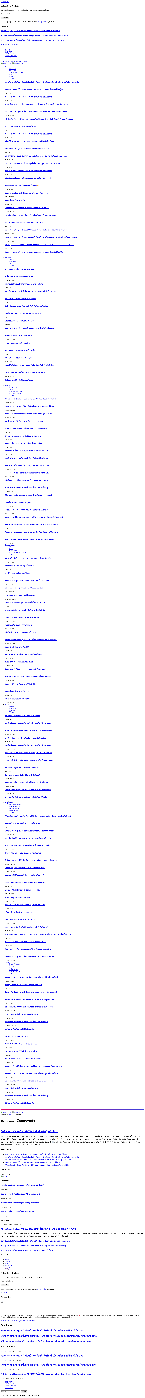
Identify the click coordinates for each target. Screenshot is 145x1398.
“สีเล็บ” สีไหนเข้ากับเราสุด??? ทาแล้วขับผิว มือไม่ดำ (24, 222)
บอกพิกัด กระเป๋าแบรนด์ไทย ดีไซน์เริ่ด (19, 336)
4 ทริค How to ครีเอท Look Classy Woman (20, 269)
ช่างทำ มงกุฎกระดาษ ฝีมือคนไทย (17, 343)
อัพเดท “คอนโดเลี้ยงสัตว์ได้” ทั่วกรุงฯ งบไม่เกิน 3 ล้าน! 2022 (27, 465)
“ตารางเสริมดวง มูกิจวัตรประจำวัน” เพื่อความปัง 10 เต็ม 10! (27, 208)
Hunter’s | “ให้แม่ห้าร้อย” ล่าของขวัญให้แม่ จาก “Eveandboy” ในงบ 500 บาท (33, 1066)
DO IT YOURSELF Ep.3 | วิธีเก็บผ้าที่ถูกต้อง (21, 1044)
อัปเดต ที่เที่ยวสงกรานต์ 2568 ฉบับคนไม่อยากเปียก (23, 443)
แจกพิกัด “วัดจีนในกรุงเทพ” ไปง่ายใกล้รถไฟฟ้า (22, 890)
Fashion (8, 258)
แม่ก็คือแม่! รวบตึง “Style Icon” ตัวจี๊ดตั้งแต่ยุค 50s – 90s (25, 603)
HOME (7, 50)
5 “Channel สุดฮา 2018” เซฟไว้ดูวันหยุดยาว (21, 595)
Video (7, 962)
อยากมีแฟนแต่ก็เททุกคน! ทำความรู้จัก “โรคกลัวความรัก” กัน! (28, 838)
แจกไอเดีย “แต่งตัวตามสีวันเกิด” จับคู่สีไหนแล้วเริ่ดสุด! (25, 883)
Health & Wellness (15, 391)
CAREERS (9, 58)
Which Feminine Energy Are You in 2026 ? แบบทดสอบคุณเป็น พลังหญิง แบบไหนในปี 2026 (38, 816)
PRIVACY (9, 52)
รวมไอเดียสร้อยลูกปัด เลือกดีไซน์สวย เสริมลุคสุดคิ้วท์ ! (25, 284)
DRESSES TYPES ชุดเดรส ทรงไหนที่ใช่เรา (21, 350)
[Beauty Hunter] (12, 63)
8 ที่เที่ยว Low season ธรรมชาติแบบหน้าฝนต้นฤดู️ (23, 436)
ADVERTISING (11, 56)
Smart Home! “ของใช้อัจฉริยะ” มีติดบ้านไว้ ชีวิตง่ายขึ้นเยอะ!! (27, 473)
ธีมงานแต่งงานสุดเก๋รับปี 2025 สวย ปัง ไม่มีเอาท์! (22, 716)
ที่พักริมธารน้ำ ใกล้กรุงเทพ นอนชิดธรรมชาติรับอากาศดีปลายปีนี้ (29, 1007)
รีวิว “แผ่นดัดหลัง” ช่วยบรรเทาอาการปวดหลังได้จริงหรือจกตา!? (28, 495)
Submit (24, 1391)
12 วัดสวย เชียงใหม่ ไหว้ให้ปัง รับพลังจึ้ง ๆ (20, 1029)
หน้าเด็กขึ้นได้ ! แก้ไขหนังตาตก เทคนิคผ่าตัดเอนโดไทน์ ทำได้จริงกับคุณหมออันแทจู (36, 156)
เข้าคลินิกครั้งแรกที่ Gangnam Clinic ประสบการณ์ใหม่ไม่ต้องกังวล (29, 141)
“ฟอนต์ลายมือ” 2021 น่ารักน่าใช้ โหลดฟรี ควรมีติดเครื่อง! (26, 510)
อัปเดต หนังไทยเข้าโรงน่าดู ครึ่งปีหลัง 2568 (20, 566)
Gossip (11, 549)
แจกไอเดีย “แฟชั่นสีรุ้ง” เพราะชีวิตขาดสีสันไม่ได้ (23, 313)
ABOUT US (9, 54)
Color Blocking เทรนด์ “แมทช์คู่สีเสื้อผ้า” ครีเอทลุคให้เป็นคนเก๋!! (28, 306)
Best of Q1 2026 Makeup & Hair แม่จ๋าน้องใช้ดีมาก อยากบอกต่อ (28, 97)
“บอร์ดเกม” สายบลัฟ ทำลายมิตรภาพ (18, 625)
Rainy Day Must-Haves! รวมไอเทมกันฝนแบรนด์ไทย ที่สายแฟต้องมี (29, 539)
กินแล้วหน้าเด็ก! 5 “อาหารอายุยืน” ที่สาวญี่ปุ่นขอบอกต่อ (20, 1203)
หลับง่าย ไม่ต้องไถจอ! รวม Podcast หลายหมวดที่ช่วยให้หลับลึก (28, 558)
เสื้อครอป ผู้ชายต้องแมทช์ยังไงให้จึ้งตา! (19, 321)
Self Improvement (15, 804)
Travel (11, 389)
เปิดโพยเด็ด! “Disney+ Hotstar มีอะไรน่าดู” (20, 632)
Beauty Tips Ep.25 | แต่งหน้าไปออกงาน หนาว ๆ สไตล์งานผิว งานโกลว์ (31, 992)
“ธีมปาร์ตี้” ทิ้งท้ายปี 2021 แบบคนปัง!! (18, 912)
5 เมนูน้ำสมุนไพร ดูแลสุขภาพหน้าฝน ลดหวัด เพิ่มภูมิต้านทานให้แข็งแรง (31, 399)
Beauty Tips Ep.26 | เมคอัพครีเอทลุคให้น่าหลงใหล (23, 985)
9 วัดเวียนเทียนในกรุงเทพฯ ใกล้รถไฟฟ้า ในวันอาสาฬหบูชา (26, 428)
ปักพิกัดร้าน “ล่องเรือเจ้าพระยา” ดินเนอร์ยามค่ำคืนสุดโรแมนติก (28, 414)
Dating (11, 706)
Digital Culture (14, 810)
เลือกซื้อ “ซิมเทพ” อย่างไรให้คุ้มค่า (18, 502)
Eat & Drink (13, 387)
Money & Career (15, 806)
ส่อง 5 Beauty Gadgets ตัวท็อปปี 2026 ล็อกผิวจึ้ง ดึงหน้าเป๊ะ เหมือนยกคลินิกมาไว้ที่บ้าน (30, 31)
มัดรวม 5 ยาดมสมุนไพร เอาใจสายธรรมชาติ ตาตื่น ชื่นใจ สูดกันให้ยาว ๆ (31, 525)
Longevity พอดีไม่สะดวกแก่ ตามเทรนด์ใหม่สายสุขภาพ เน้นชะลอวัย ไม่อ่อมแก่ (34, 517)
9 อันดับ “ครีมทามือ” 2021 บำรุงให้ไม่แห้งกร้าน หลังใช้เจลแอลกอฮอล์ (30, 215)
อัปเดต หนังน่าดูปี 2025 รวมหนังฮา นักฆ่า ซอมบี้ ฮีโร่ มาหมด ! (27, 580)
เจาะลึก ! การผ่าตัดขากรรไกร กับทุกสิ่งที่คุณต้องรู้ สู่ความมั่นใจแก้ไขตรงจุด (32, 163)
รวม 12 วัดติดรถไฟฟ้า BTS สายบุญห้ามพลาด (21, 1014)
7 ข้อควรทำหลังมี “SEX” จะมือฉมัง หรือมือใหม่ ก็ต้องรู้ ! (26, 797)
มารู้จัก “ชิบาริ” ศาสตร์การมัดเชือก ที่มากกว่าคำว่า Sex (25, 738)
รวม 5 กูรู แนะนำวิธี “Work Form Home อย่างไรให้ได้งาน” (26, 927)
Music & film (13, 547)
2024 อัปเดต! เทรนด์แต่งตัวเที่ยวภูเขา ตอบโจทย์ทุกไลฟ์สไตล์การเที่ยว (30, 291)
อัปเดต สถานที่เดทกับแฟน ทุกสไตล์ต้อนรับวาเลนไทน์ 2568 (26, 451)
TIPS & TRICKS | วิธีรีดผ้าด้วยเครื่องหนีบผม (21, 1051)
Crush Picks (13, 551)
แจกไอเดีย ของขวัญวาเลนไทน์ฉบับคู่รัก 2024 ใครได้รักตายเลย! (28, 723)
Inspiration (9, 803)
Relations (12, 708)
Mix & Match (13, 261)
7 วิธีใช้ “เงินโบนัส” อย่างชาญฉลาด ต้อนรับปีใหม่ (23, 853)
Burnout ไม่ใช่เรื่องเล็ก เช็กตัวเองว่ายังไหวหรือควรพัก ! (25, 823)
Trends (11, 259)
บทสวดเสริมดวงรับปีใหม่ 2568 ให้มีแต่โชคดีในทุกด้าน (25, 654)
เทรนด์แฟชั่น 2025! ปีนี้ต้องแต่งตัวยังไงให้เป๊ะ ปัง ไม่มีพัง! (25, 373)
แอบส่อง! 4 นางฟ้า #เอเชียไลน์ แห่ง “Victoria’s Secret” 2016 (21, 1194)
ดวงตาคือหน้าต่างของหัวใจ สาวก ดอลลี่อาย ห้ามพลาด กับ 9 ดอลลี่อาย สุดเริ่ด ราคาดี (36, 104)
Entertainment (10, 545)
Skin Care (12, 71)
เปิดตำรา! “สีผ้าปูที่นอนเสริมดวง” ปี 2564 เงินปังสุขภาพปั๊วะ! (27, 480)
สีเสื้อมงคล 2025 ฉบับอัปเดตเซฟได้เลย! (19, 276)
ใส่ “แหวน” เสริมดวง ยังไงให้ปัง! (17, 1036)
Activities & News (6, 1127)
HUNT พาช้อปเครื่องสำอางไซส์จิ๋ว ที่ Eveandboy (23, 1059)
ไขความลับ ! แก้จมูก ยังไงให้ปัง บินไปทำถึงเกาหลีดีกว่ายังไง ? (27, 149)
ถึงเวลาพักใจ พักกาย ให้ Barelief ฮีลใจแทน (20, 126)
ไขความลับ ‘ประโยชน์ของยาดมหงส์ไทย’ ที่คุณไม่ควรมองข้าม (28, 949)
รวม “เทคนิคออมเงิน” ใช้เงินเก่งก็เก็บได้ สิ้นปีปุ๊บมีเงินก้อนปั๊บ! (27, 846)
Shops (11, 263)
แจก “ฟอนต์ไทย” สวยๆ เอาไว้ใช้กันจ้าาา (20, 919)
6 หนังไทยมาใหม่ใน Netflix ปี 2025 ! (18, 573)
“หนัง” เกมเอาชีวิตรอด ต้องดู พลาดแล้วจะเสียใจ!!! (23, 617)
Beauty (7, 67)
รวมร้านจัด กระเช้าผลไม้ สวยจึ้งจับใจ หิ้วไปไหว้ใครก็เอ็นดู (26, 458)
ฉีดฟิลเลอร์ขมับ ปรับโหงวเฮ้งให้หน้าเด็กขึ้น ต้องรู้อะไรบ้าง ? (29, 1131)
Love (7, 704)
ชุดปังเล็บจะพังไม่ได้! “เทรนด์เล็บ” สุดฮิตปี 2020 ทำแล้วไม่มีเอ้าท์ (23, 1185)
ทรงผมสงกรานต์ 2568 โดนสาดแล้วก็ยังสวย (21, 185)
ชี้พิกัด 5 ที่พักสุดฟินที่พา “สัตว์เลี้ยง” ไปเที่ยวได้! (22, 767)
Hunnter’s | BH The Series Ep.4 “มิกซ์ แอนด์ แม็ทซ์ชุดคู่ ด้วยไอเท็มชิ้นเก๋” (32, 977)
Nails (11, 76)
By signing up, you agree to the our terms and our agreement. (29, 22)
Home (10, 1115)
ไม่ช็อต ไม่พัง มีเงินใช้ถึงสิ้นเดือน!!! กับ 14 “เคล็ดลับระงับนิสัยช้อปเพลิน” (31, 860)
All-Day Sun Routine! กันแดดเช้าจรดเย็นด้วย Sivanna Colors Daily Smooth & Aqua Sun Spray (33, 40)
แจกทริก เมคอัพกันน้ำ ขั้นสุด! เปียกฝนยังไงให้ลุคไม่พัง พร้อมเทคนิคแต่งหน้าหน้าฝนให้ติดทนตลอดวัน (35, 35)
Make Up (12, 69)
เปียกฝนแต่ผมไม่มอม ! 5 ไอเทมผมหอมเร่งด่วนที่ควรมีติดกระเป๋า (28, 178)
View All (12, 78)
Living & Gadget (15, 393)
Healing (12, 710)
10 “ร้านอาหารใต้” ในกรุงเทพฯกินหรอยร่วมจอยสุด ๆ (24, 421)
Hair (10, 74)
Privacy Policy (42, 22)
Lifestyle (8, 386)
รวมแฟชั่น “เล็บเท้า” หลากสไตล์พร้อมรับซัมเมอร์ (17, 1211)
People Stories (14, 808)
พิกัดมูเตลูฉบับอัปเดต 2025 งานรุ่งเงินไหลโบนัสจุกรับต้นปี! (26, 669)
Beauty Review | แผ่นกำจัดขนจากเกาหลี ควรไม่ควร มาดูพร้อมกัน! (29, 999)
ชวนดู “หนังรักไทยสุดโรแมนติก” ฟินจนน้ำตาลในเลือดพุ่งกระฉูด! (29, 730)
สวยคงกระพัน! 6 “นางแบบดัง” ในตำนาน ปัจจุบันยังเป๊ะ (25, 610)
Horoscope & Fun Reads (17, 552)
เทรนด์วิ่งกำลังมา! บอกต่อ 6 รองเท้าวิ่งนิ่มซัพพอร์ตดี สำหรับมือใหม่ (29, 365)
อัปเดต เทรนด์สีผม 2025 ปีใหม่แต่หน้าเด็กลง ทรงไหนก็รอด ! (27, 193)
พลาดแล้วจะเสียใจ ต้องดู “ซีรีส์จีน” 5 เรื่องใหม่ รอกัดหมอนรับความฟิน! (31, 640)
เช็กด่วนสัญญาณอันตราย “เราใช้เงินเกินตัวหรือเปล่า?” (25, 868)
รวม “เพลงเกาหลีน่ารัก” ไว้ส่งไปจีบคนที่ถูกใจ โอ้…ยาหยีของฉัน (28, 753)
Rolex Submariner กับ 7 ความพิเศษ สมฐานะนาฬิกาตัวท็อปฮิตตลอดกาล (31, 328)
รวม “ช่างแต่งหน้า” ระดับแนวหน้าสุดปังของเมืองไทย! (25, 905)
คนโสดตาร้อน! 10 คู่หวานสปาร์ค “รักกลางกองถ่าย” (24, 588)
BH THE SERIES (15, 972)
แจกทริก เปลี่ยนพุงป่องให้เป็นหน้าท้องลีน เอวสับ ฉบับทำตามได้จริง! (29, 406)
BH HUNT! (13, 970)
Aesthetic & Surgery (16, 72)
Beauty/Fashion (14, 964)
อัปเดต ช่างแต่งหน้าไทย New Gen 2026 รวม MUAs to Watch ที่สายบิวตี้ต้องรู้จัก (34, 89)
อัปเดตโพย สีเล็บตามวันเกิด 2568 (17, 200)
